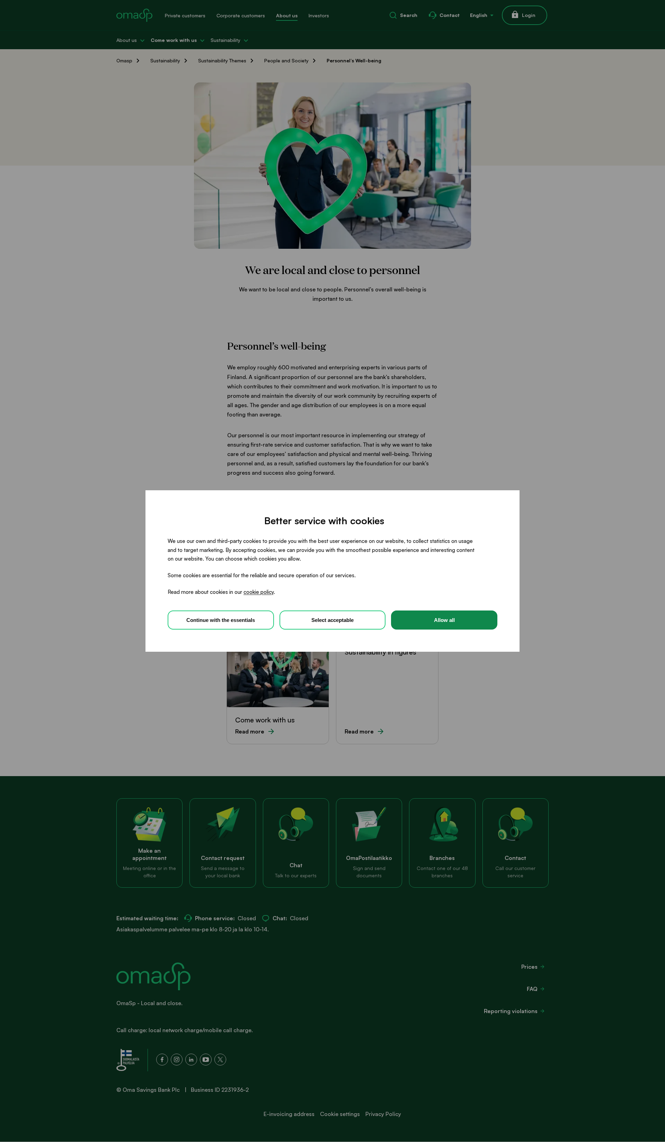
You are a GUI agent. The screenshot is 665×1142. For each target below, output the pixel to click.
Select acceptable (332, 620)
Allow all (444, 620)
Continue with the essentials (220, 620)
